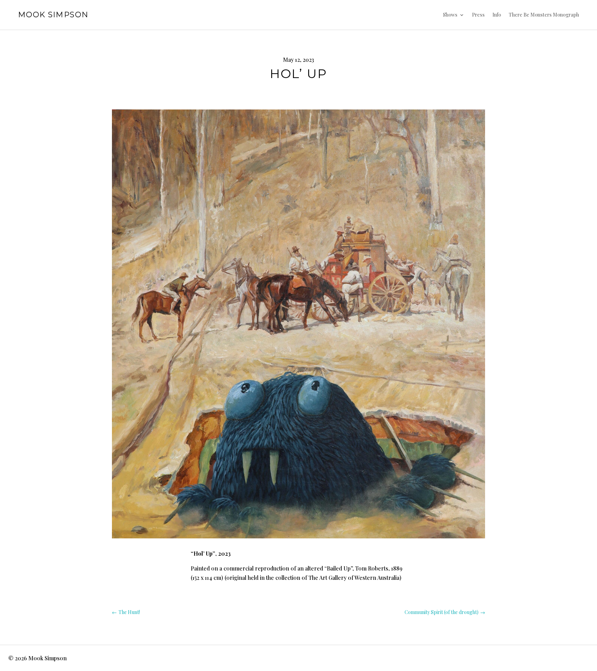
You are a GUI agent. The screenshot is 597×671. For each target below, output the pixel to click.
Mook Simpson (53, 14)
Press (478, 14)
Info (496, 14)
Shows (450, 14)
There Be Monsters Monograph (544, 14)
